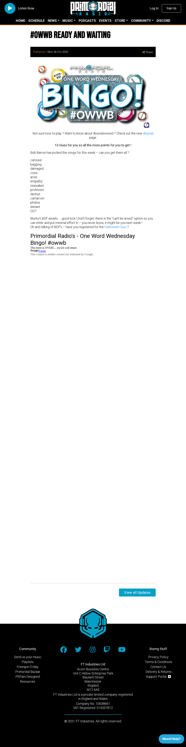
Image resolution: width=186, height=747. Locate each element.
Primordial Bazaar (27, 672)
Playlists (28, 662)
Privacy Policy (158, 657)
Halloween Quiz (115, 227)
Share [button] (149, 52)
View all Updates (137, 592)
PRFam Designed (27, 676)
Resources (27, 681)
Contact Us (158, 667)
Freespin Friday (28, 667)
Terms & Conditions (158, 662)
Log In (154, 8)
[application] (171, 739)
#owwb (148, 133)
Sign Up (171, 8)
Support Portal (156, 676)
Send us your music (27, 657)
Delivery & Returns (158, 672)
